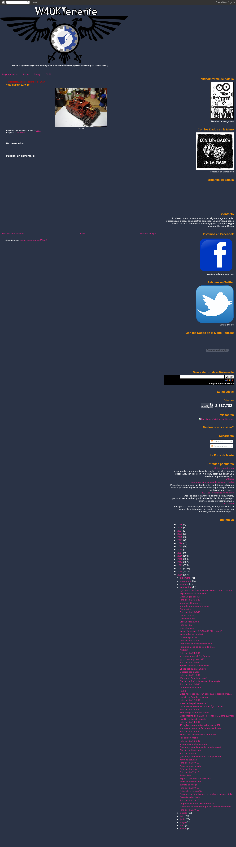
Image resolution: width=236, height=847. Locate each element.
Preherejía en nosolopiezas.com (196, 643)
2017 (180, 552)
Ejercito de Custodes (190, 750)
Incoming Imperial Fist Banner (195, 656)
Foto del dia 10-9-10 (190, 741)
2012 (180, 568)
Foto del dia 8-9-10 (189, 762)
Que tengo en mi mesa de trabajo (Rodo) (201, 756)
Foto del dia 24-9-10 (190, 653)
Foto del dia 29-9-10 (190, 612)
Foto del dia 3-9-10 (189, 788)
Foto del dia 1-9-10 (189, 810)
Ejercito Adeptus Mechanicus (194, 665)
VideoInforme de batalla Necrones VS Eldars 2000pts (207, 715)
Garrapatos (185, 609)
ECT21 (49, 74)
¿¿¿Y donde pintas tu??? (193, 659)
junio (183, 819)
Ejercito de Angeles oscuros (194, 697)
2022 (180, 537)
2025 (180, 527)
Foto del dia (186, 625)
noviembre (186, 581)
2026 (180, 524)
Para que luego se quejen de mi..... (197, 647)
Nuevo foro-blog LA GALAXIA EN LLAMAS (201, 631)
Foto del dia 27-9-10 (190, 640)
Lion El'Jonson (187, 628)
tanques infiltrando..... (191, 603)
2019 (180, 546)
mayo (183, 822)
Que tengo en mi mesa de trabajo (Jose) (200, 747)
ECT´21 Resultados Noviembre (218, 492)
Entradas (218, 441)
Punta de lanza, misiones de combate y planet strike (206, 794)
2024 (180, 531)
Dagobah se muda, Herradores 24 (197, 803)
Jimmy (37, 74)
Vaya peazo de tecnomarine (194, 744)
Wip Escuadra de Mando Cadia (195, 778)
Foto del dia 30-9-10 (190, 599)
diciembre (185, 577)
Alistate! (184, 650)
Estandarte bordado (190, 797)
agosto (184, 813)
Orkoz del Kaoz (187, 618)
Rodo (26, 74)
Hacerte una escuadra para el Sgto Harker (201, 706)
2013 (180, 565)
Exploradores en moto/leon (193, 593)
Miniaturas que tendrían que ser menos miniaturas (205, 806)
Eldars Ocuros (187, 615)
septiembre (186, 587)
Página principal (10, 74)
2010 (180, 574)
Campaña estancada (190, 687)
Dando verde (227, 503)
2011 (180, 571)
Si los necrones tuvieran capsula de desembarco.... (206, 694)
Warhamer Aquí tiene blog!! (193, 678)
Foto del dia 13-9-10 (190, 731)
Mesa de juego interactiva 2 (194, 703)
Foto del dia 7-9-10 (189, 772)
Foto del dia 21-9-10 (190, 675)
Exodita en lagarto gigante (193, 719)
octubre (184, 584)
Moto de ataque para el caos (194, 606)
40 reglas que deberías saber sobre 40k (200, 725)
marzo (183, 828)
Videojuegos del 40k (190, 596)
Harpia (183, 690)
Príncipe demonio (188, 769)
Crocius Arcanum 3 (189, 621)
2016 (180, 556)
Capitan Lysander (188, 637)
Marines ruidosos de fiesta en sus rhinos (200, 728)
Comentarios (220, 446)
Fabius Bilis (185, 775)
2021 (180, 540)
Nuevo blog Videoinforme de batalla (198, 734)
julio (182, 816)
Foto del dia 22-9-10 (18, 84)
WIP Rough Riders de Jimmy (194, 712)
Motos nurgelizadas (224, 468)
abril (182, 825)
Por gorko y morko (189, 737)
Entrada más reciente (13, 233)
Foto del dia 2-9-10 (189, 800)
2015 (180, 559)
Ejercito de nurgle (188, 784)
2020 (180, 543)
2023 (180, 534)
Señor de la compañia (191, 791)
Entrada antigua (148, 233)
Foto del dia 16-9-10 (190, 709)
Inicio (82, 233)
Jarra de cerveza (188, 759)
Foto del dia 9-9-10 (189, 753)
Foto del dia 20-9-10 (190, 684)
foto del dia (20, 133)
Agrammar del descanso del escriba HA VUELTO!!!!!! (206, 590)
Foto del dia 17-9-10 (190, 700)
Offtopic (230, 479)
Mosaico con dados (189, 672)
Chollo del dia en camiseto (193, 669)
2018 (180, 549)
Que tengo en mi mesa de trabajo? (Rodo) (212, 482)
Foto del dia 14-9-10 (190, 722)
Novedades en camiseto (192, 634)
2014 (180, 562)
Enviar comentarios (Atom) (33, 240)
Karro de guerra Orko (190, 766)
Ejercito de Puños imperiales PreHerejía (200, 681)
